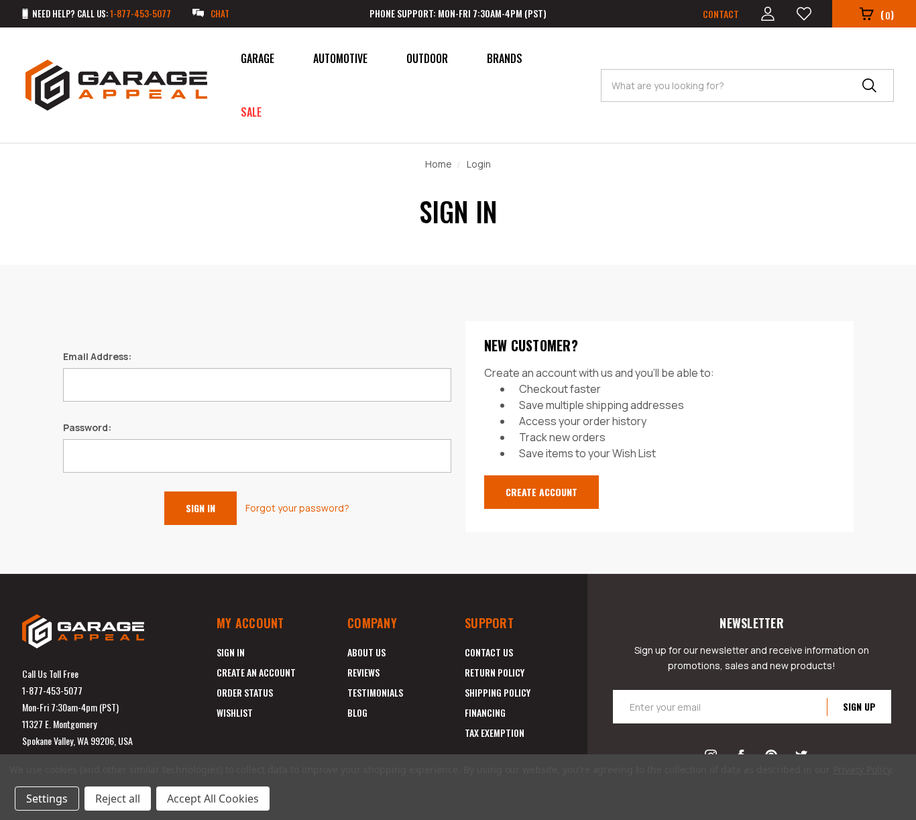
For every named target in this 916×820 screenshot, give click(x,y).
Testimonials (375, 692)
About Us (366, 652)
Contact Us (489, 652)
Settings (47, 798)
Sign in (231, 652)
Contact (721, 14)
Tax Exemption (494, 732)
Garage (257, 58)
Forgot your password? (297, 508)
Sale (251, 112)
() (887, 14)
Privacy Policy (862, 769)
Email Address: (97, 356)
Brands (504, 58)
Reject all (117, 798)
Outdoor (427, 58)
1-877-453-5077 (52, 690)
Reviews (363, 672)
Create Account (541, 492)
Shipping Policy (497, 692)
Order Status (245, 692)
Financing (485, 712)
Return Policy (494, 672)
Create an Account (256, 672)
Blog (357, 712)
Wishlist (235, 712)
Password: (87, 427)
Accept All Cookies (213, 798)
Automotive (340, 58)
